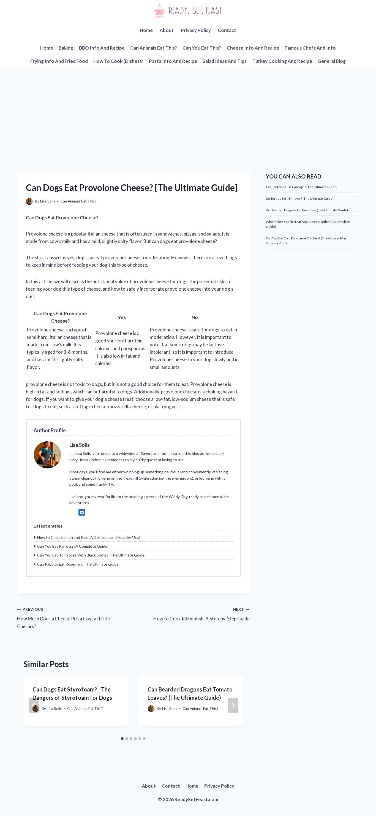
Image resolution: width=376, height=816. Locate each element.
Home (146, 30)
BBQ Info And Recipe (102, 48)
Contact (227, 30)
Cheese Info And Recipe (253, 48)
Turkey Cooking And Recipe (282, 61)
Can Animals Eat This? (153, 48)
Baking (66, 48)
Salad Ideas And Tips (225, 61)
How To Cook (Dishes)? (118, 61)
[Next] (233, 705)
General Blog (332, 61)
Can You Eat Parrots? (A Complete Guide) (72, 546)
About (167, 30)
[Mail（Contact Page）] (82, 512)
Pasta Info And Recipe (173, 61)
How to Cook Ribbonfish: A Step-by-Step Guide (201, 614)
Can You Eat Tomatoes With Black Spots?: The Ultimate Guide (91, 555)
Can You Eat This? (201, 48)
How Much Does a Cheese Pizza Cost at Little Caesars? (63, 618)
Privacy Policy (196, 30)
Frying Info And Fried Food (59, 61)
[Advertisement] (188, 108)
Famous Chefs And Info (310, 48)
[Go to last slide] (34, 705)
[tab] (122, 738)
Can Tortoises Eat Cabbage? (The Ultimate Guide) (301, 187)
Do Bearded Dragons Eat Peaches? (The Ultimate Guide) (307, 210)
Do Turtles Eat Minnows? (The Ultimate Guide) (300, 198)
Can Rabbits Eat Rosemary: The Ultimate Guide (78, 564)
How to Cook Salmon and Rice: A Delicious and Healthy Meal (88, 537)
